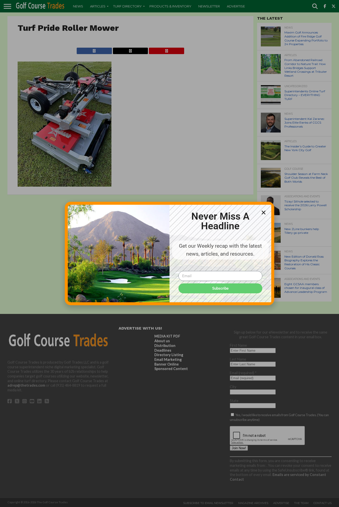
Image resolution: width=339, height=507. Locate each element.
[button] (263, 212)
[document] (169, 253)
